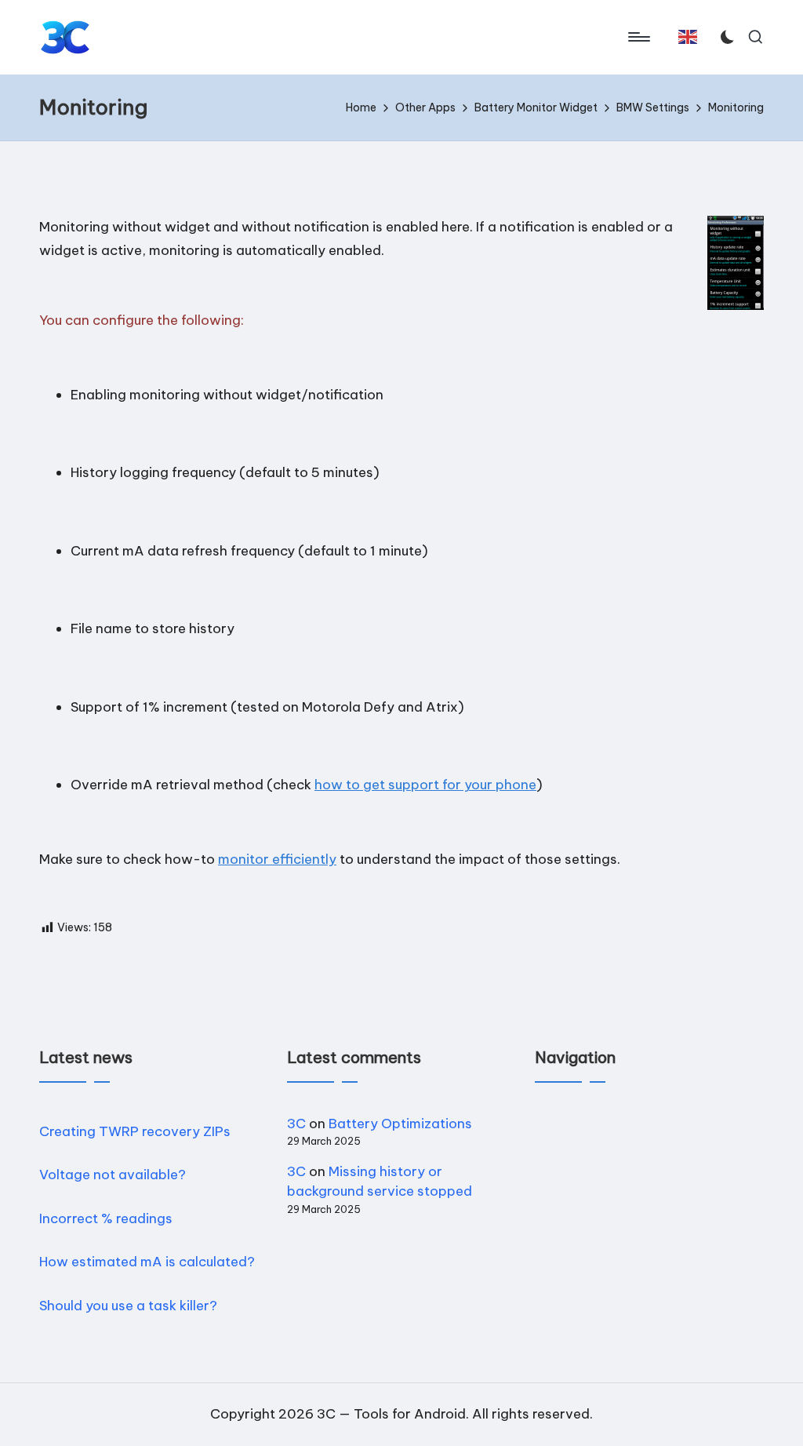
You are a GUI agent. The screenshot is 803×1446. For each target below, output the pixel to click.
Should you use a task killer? (128, 1305)
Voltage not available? (112, 1174)
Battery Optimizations (400, 1123)
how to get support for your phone (425, 784)
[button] (688, 37)
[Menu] (638, 36)
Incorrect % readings (106, 1218)
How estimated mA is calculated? (147, 1261)
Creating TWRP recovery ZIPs (135, 1131)
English (691, 44)
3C (296, 1123)
